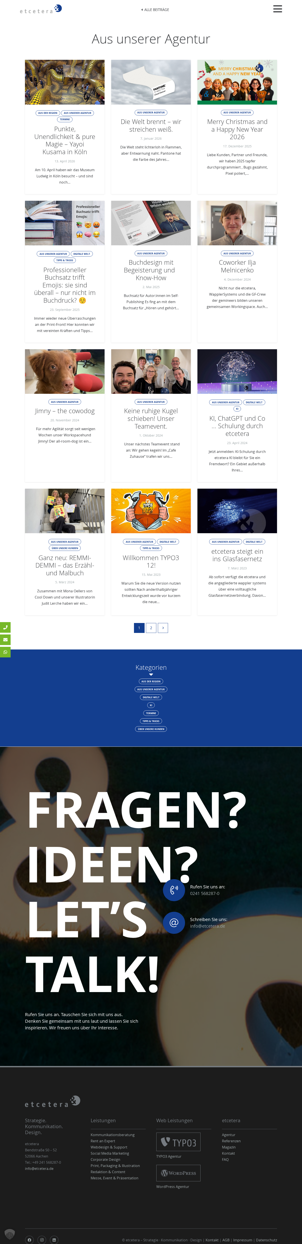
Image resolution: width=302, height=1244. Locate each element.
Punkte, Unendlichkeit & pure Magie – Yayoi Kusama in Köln (64, 140)
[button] (277, 8)
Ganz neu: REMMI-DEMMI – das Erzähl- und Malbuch (64, 565)
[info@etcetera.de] (5, 639)
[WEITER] (163, 628)
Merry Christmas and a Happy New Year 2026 (237, 129)
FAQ (225, 1159)
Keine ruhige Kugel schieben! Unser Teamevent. (151, 418)
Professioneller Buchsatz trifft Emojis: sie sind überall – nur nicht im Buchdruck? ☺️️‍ (65, 285)
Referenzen (231, 1141)
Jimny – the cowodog (65, 411)
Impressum (242, 1240)
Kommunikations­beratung (113, 1134)
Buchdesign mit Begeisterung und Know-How (151, 270)
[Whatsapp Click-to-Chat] (5, 652)
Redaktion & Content (108, 1171)
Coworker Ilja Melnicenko (237, 266)
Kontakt (228, 1153)
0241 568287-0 (204, 893)
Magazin (229, 1147)
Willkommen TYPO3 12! (151, 562)
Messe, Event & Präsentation (114, 1178)
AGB (225, 1240)
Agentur (228, 1134)
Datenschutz (266, 1240)
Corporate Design (105, 1159)
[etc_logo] (41, 8)
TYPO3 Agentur (169, 1156)
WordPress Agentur (172, 1186)
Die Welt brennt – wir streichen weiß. (151, 125)
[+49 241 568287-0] (5, 627)
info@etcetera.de (207, 926)
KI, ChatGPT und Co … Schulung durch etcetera (237, 426)
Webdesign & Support (109, 1147)
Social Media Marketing (110, 1153)
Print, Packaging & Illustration (115, 1165)
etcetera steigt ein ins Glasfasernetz (237, 555)
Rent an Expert (103, 1141)
